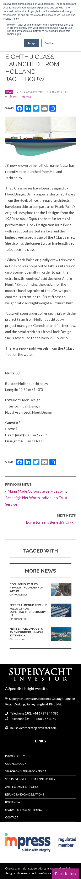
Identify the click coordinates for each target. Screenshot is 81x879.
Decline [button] (49, 43)
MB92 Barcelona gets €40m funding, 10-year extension (27, 632)
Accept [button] (31, 43)
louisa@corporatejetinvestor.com (33, 728)
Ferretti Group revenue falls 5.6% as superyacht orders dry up (28, 610)
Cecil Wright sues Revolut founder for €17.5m (27, 588)
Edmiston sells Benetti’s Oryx (50, 522)
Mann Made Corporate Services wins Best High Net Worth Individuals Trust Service (36, 497)
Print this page (22, 96)
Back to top (65, 874)
